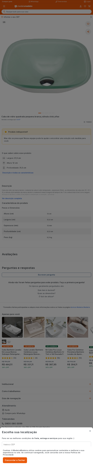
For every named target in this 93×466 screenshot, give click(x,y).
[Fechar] (90, 431)
